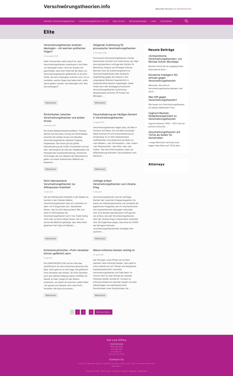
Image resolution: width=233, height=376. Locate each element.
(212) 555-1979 (116, 349)
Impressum (133, 371)
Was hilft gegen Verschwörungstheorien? (162, 98)
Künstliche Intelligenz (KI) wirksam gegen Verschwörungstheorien (163, 77)
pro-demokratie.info (182, 9)
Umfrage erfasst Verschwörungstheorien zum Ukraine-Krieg (115, 184)
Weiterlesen (50, 103)
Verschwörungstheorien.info (77, 6)
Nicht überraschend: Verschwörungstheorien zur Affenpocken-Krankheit (59, 184)
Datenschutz (142, 371)
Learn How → (116, 366)
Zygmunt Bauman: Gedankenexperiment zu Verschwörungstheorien (162, 116)
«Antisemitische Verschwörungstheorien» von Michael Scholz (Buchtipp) (165, 58)
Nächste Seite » (103, 313)
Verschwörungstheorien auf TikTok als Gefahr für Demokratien (164, 135)
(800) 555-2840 (116, 347)
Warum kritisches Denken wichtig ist (114, 250)
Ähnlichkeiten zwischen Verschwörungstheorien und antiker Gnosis (64, 117)
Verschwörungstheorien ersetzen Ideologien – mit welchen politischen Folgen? (65, 48)
